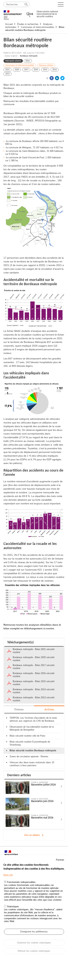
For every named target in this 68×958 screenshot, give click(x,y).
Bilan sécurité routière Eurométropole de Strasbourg (30, 743)
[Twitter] (62, 78)
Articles (49, 709)
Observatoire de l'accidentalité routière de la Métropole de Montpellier (32, 728)
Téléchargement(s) (20, 642)
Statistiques (13, 906)
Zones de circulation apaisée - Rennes (29, 756)
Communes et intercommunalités (37, 27)
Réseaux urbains (46, 65)
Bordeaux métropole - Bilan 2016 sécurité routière (33, 675)
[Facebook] (52, 78)
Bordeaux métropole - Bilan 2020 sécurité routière (33, 659)
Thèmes (19, 709)
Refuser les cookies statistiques (34, 951)
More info (8, 875)
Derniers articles (19, 775)
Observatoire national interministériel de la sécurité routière (47, 14)
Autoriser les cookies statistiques (34, 942)
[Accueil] (12, 13)
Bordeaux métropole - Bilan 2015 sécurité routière (33, 683)
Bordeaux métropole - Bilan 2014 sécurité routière (33, 691)
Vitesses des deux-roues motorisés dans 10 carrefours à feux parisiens (32, 764)
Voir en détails (32, 835)
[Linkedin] (57, 78)
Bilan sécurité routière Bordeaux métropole (34, 28)
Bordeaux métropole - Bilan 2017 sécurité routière (33, 666)
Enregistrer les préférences (34, 931)
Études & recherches (28, 24)
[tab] (19, 709)
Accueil (9, 24)
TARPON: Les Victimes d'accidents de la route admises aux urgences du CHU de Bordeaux (33, 719)
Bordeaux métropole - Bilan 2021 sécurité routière (33, 651)
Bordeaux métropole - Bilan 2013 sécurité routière (33, 699)
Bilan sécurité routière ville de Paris (27, 735)
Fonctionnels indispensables (21, 882)
